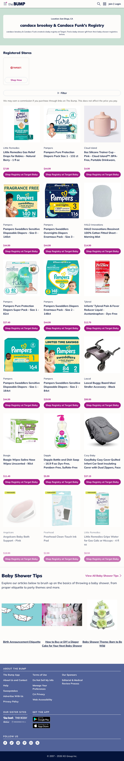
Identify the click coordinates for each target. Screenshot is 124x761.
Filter (64, 93)
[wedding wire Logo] (19, 721)
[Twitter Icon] (37, 743)
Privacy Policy (11, 701)
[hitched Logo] (6, 721)
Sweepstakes (10, 690)
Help (5, 685)
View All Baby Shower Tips (102, 575)
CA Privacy (39, 694)
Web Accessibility (42, 699)
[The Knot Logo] (8, 718)
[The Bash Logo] (21, 718)
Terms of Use (40, 674)
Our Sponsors (69, 674)
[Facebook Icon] (5, 743)
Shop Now (16, 80)
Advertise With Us (13, 696)
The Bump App (11, 674)
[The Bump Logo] (16, 4)
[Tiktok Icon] (12, 743)
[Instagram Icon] (18, 743)
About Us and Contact (15, 680)
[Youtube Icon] (31, 743)
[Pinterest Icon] (24, 743)
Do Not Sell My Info (43, 680)
